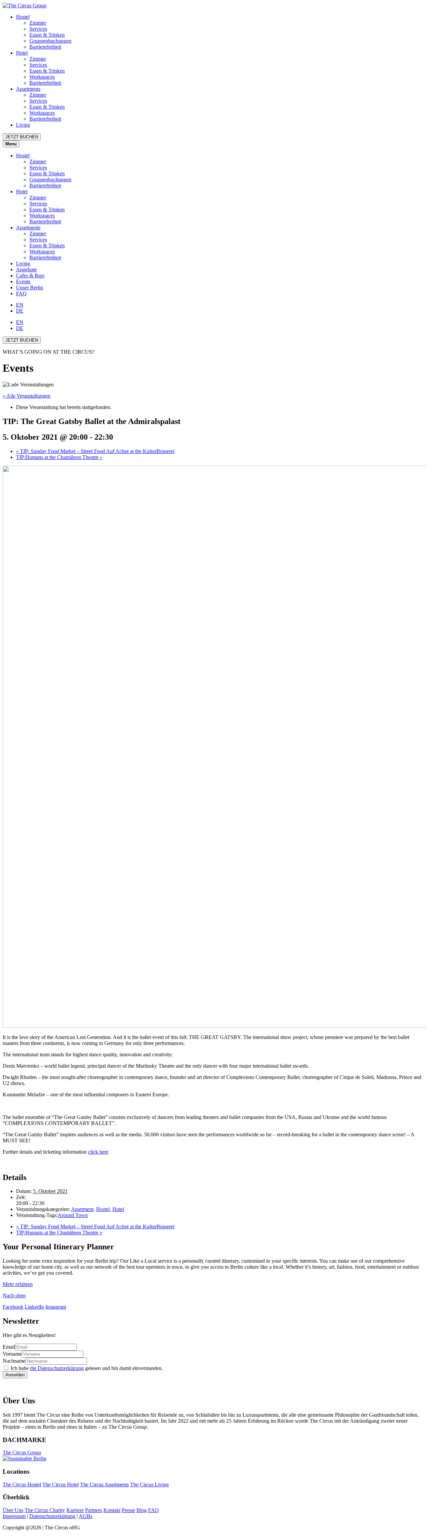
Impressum (14, 1516)
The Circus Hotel (60, 1484)
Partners (93, 1510)
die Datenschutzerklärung (57, 1368)
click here (98, 1152)
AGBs (85, 1516)
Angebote (26, 269)
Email (9, 1347)
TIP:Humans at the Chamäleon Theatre (59, 457)
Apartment (82, 1209)
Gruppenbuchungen (50, 41)
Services (38, 29)
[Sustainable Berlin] (213, 1459)
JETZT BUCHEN (21, 136)
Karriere (75, 1510)
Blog (141, 1510)
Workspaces (42, 77)
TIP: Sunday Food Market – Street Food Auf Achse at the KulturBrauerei (95, 451)
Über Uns (13, 1510)
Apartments (28, 89)
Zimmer (37, 23)
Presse (128, 1510)
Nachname (14, 1361)
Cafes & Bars (30, 275)
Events (23, 281)
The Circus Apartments (104, 1484)
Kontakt (111, 1510)
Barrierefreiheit (45, 47)
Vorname (12, 1354)
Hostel (23, 17)
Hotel (22, 53)
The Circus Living (149, 1484)
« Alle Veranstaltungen (26, 396)
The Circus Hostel (22, 1484)
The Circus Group (22, 1452)
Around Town (73, 1215)
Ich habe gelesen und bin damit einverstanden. (87, 1368)
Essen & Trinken (47, 35)
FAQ (21, 293)
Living (23, 125)
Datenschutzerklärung (52, 1516)
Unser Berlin (29, 287)
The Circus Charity (45, 1510)
